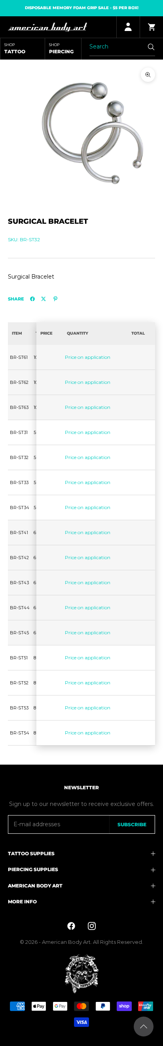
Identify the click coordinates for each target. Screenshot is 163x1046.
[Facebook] (32, 298)
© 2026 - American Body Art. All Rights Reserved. (81, 942)
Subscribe (132, 824)
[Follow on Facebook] (71, 926)
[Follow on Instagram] (92, 926)
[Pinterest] (55, 299)
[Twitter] (43, 299)
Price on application (87, 357)
